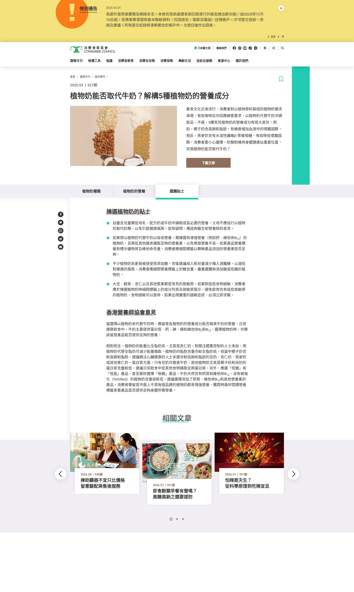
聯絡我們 (221, 48)
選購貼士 (177, 191)
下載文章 (208, 163)
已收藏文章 (204, 48)
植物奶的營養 (134, 191)
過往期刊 (100, 76)
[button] (268, 36)
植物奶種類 (91, 191)
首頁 (72, 76)
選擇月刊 (85, 76)
